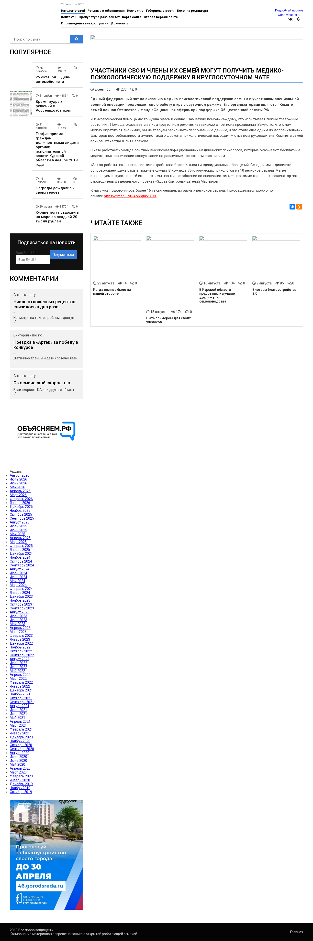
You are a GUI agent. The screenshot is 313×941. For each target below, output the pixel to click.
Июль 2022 (18, 663)
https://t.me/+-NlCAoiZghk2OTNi (130, 196)
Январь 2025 (20, 550)
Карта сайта (131, 17)
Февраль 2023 (21, 636)
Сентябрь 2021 (22, 702)
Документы (120, 23)
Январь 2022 (20, 686)
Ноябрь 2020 (20, 741)
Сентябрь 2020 (22, 749)
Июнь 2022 (18, 667)
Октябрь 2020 (21, 745)
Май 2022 (17, 671)
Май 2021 (17, 718)
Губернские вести (160, 10)
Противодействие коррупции (84, 23)
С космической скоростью (41, 382)
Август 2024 (19, 569)
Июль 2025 (18, 526)
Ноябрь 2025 (20, 510)
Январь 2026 (20, 503)
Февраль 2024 (21, 589)
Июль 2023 (18, 616)
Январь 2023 (20, 639)
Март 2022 (18, 678)
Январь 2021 (20, 733)
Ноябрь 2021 (20, 694)
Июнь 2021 (18, 714)
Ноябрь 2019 (20, 788)
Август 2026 (19, 475)
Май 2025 (17, 534)
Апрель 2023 (20, 628)
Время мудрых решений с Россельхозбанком (53, 106)
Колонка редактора (192, 10)
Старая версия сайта (161, 17)
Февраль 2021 (21, 729)
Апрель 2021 (20, 721)
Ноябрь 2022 (20, 647)
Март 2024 (18, 585)
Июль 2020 (18, 757)
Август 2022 (19, 659)
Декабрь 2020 (21, 737)
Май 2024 (17, 581)
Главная (296, 932)
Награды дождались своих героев (55, 190)
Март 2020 (18, 772)
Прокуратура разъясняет (99, 17)
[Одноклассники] (299, 206)
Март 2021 (18, 725)
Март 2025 (18, 542)
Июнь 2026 (18, 483)
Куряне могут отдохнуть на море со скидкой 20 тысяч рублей (57, 216)
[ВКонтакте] (292, 206)
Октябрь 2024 (21, 561)
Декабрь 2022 (21, 643)
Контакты (68, 17)
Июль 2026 (18, 479)
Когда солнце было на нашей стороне (112, 291)
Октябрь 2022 (21, 651)
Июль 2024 (18, 573)
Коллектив (135, 10)
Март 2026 (18, 495)
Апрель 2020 (20, 768)
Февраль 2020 (21, 776)
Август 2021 (19, 706)
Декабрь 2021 (21, 690)
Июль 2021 (18, 710)
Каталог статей (73, 10)
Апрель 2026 (20, 491)
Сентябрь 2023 (22, 608)
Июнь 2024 (18, 577)
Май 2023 (17, 624)
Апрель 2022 (20, 675)
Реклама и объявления (106, 10)
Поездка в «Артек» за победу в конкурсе (45, 345)
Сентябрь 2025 (22, 518)
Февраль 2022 (21, 682)
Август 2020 (19, 753)
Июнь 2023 (18, 620)
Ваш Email (25, 253)
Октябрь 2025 (21, 514)
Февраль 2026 (21, 499)
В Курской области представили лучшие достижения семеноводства (217, 295)
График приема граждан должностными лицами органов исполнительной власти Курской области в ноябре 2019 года (57, 149)
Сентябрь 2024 (22, 565)
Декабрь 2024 (21, 553)
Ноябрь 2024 (20, 557)
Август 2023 (19, 612)
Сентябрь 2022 (22, 655)
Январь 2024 (20, 593)
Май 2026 (17, 487)
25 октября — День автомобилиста (53, 79)
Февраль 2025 (21, 546)
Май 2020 (17, 764)
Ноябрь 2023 (20, 600)
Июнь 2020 (18, 761)
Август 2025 (19, 522)
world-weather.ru (289, 15)
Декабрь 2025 (21, 507)
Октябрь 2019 (21, 792)
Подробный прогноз (289, 10)
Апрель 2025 (20, 538)
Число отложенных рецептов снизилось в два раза (44, 304)
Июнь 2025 (18, 530)
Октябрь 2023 (21, 604)
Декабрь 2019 (21, 784)
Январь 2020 (20, 780)
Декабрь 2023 (21, 596)
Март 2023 (18, 632)
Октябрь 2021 (21, 698)
